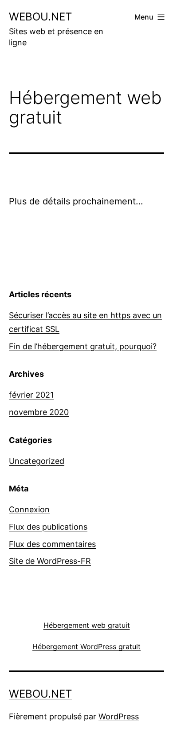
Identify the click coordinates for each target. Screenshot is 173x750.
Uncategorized (36, 461)
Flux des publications (48, 526)
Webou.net (40, 16)
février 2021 (31, 394)
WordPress (118, 716)
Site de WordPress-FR (50, 561)
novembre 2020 (39, 412)
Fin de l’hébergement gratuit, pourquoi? (83, 346)
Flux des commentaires (52, 544)
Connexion (29, 509)
